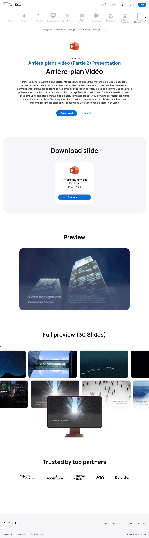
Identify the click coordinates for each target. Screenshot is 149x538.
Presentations (59, 30)
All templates (47, 30)
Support (113, 5)
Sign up (131, 5)
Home (105, 523)
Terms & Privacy (36, 534)
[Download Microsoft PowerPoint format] (74, 46)
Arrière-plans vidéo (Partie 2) (78, 30)
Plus (142, 5)
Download (66, 113)
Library (112, 523)
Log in (122, 5)
